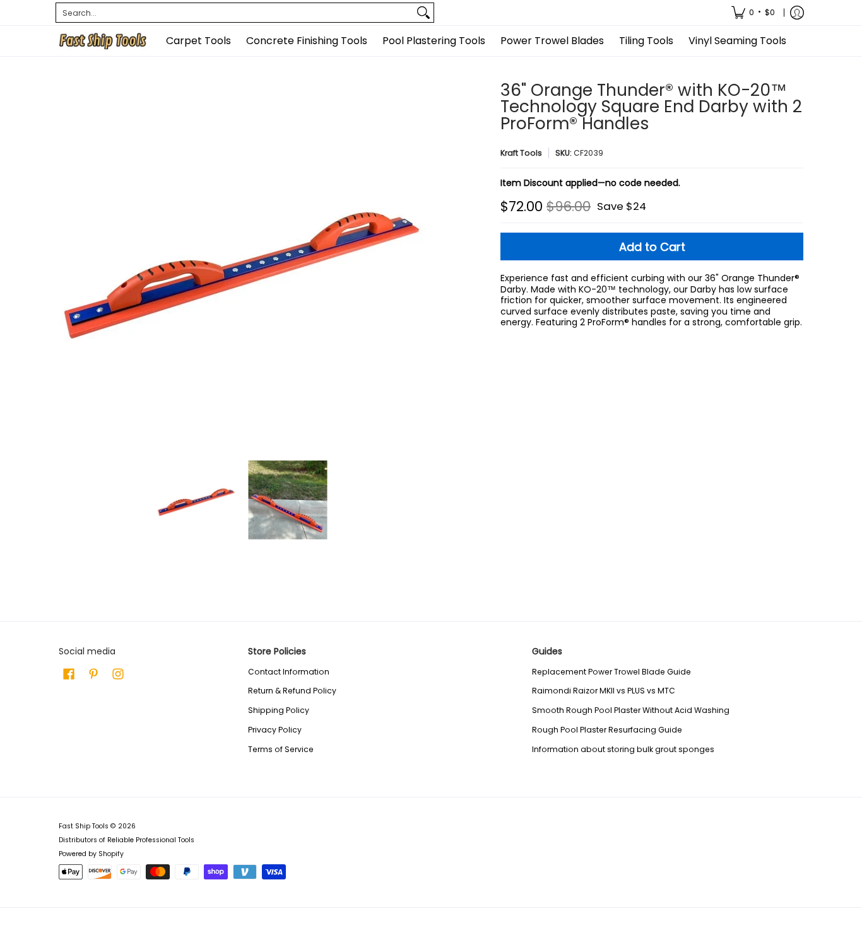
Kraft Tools (521, 153)
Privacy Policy (275, 729)
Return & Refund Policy (292, 690)
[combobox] (234, 12)
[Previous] (67, 265)
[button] (69, 673)
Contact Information (288, 671)
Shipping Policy (278, 710)
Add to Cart (652, 247)
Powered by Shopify (91, 854)
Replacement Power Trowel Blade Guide (611, 671)
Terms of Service (281, 749)
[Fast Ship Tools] (103, 41)
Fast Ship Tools (84, 826)
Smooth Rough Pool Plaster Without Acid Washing (630, 710)
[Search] (423, 12)
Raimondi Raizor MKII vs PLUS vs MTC (603, 690)
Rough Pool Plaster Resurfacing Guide (607, 729)
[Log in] (797, 12)
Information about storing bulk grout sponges (623, 749)
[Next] (416, 265)
